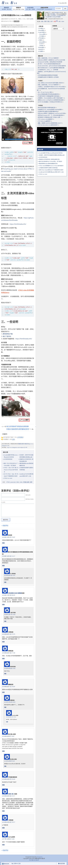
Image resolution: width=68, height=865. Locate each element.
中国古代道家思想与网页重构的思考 (17, 429)
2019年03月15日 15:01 (9, 575)
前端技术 (18, 7)
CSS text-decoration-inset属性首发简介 (48, 125)
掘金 (48, 21)
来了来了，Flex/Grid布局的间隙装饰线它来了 (49, 63)
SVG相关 (41, 36)
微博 (45, 21)
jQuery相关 (42, 42)
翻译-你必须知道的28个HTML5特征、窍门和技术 (11, 464)
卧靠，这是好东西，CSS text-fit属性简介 (48, 58)
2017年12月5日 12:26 (8, 839)
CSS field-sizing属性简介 (44, 121)
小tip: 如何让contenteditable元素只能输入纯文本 (50, 82)
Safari (17, 482)
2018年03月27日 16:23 (8, 779)
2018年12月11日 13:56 (9, 614)
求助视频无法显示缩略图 (15, 593)
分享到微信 (20, 437)
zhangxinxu (5, 25)
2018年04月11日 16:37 (8, 686)
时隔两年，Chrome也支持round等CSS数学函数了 (50, 98)
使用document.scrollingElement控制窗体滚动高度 (50, 100)
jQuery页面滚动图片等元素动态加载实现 (48, 94)
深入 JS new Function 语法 (45, 92)
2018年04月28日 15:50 (9, 668)
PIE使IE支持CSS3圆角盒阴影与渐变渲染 (48, 96)
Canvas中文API (48, 9)
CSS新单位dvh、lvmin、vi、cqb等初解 (48, 69)
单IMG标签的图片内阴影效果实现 (46, 107)
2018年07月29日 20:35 (9, 702)
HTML (22, 9)
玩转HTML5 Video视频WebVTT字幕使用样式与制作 (11, 475)
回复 (3, 543)
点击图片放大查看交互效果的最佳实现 (48, 111)
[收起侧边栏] (35, 426)
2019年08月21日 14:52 (11, 717)
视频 (31, 482)
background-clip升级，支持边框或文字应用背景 (50, 62)
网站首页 (6, 7)
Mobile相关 (41, 47)
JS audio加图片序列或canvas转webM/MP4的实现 (11, 456)
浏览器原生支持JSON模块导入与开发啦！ (49, 77)
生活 (27, 9)
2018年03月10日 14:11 (8, 796)
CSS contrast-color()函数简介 (45, 119)
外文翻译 (40, 51)
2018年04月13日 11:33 (8, 653)
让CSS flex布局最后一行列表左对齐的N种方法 (50, 102)
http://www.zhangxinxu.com (17, 25)
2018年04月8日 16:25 (9, 761)
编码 (28, 482)
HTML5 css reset (8, 478)
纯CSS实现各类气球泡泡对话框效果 (17, 426)
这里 (31, 209)
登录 (53, 863)
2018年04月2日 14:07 (8, 736)
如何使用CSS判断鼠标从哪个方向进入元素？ (49, 117)
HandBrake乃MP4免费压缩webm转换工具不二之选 (26, 475)
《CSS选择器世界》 (61, 15)
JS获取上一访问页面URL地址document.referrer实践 (51, 86)
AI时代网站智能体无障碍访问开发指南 (48, 75)
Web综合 (40, 49)
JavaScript (18, 9)
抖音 (56, 21)
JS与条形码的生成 (8, 459)
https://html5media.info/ (18, 224)
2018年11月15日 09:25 (8, 595)
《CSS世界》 (53, 15)
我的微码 (4, 9)
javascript (13, 482)
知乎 (52, 21)
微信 (42, 21)
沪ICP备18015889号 (34, 860)
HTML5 (8, 482)
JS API (41, 43)
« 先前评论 (5, 525)
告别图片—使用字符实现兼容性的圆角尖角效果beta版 (26, 456)
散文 (30, 9)
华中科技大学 (57, 12)
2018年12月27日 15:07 (8, 537)
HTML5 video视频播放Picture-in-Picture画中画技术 (11, 470)
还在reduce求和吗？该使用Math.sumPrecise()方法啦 (51, 60)
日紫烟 (33, 9)
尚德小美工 (11, 794)
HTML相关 (41, 38)
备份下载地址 (7, 336)
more (49, 12)
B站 (59, 21)
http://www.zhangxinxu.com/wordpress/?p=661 (17, 26)
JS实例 (31, 19)
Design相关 (41, 30)
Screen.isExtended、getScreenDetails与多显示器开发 (52, 65)
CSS (14, 9)
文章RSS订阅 (16, 863)
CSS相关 (40, 28)
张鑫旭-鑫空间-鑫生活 (23, 443)
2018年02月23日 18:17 (8, 822)
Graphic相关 (41, 32)
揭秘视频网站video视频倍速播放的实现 (26, 464)
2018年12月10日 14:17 (8, 556)
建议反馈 (9, 9)
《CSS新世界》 (48, 17)
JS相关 (40, 40)
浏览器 (25, 482)
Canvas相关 (42, 34)
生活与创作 (30, 7)
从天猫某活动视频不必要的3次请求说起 (26, 469)
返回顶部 (62, 863)
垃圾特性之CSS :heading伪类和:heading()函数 (50, 109)
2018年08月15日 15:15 (8, 634)
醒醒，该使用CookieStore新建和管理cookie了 (49, 123)
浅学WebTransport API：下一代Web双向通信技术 (50, 115)
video (21, 482)
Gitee (62, 21)
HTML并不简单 (40, 9)
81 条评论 (16, 21)
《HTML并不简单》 (56, 17)
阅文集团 (53, 14)
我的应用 (6, 863)
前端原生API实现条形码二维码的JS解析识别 (26, 460)
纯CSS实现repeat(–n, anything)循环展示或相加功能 (51, 67)
